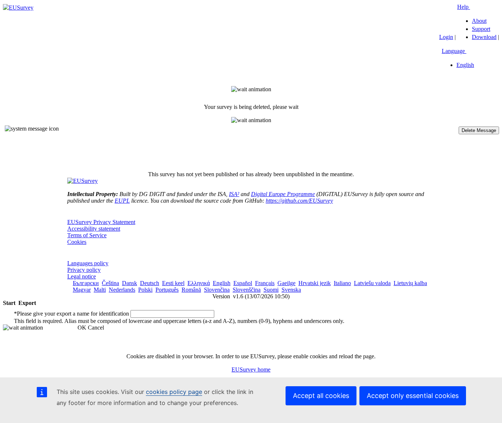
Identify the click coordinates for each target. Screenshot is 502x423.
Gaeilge (286, 283)
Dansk (129, 283)
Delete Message (479, 130)
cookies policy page (174, 391)
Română (191, 290)
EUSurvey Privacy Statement (101, 222)
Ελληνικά (198, 283)
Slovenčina (217, 290)
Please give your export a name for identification (71, 313)
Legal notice (81, 276)
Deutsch (149, 283)
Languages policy (87, 263)
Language (454, 51)
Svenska (291, 290)
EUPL (122, 201)
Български (86, 283)
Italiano (342, 283)
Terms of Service (87, 235)
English (465, 65)
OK (82, 327)
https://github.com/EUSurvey (299, 201)
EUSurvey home (251, 369)
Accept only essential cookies (413, 395)
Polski (145, 290)
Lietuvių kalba (410, 283)
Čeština (110, 283)
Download (484, 37)
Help (463, 7)
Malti (100, 290)
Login (446, 37)
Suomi (271, 290)
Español (242, 283)
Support (481, 29)
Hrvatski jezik (314, 283)
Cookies (76, 242)
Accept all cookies (321, 395)
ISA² (234, 194)
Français (265, 283)
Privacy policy (84, 270)
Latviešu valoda (372, 283)
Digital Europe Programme (283, 194)
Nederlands (122, 290)
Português (167, 290)
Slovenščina (247, 290)
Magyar (82, 290)
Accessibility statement (93, 228)
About (479, 21)
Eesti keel (173, 283)
